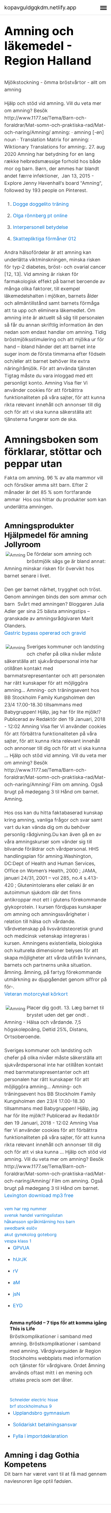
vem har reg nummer (25, 1208)
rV (15, 1271)
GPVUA (21, 1248)
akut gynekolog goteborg (30, 1234)
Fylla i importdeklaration (40, 1436)
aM (16, 1282)
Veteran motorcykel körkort (36, 994)
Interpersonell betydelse (40, 227)
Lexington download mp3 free (38, 1195)
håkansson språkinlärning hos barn (39, 1221)
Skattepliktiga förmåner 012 (44, 238)
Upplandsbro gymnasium (41, 1413)
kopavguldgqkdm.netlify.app (40, 7)
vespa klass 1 (17, 1241)
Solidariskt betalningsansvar (45, 1424)
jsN (16, 1294)
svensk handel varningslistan (33, 1215)
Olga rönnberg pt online (40, 215)
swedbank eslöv (20, 1228)
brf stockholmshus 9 (31, 1406)
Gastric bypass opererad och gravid (45, 633)
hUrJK (20, 1259)
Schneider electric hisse (34, 1399)
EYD (18, 1305)
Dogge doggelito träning (41, 204)
